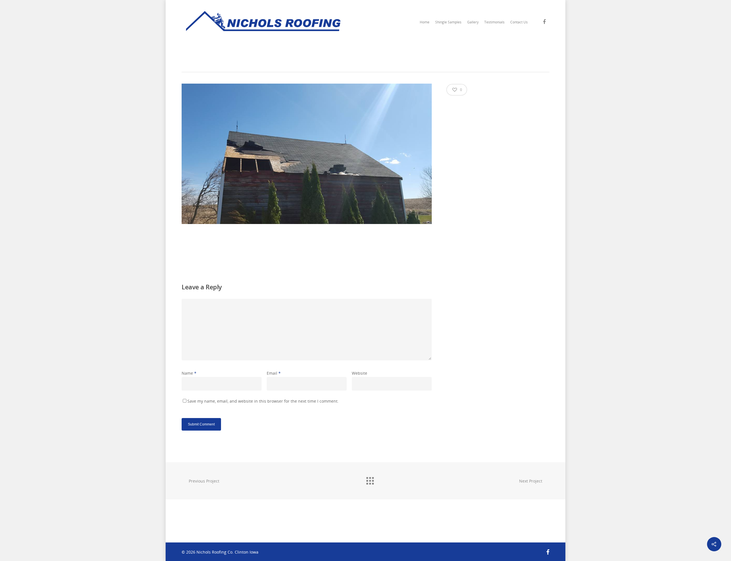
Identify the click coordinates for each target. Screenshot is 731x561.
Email (274, 373)
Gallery (473, 22)
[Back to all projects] (369, 479)
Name (189, 373)
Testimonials (494, 22)
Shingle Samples (448, 22)
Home (424, 22)
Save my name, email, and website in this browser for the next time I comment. (263, 401)
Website (359, 373)
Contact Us (519, 22)
